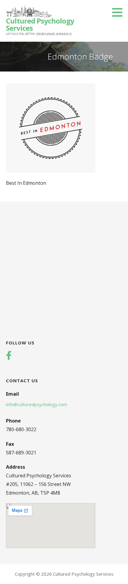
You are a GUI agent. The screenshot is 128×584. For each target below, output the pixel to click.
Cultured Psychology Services (40, 24)
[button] (119, 12)
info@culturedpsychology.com (36, 404)
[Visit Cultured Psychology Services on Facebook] (9, 356)
